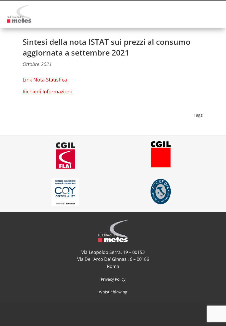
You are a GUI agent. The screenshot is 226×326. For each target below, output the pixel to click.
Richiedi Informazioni (47, 91)
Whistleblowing (113, 292)
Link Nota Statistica (45, 79)
